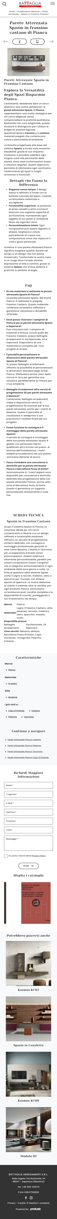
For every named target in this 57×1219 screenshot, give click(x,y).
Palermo (12, 716)
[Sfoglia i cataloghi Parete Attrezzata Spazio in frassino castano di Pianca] (37, 41)
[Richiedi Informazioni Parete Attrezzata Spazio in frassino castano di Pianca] (19, 41)
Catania (36, 710)
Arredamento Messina (28, 11)
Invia (26, 865)
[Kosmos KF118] (50, 41)
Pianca (11, 670)
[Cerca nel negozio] (4, 4)
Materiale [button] (10, 677)
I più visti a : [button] (12, 704)
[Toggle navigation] (52, 3)
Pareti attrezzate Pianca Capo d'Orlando (28, 757)
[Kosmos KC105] (6, 41)
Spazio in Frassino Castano (35, 14)
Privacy (11, 1203)
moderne (12, 697)
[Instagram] (30, 1197)
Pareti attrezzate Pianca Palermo (24, 745)
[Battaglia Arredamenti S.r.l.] (28, 4)
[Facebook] (26, 1197)
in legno (12, 683)
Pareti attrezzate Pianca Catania (24, 739)
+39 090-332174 (30, 1186)
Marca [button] (8, 663)
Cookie (22, 1203)
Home (12, 11)
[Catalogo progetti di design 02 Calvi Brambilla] (30, 903)
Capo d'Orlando (16, 710)
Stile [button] (7, 690)
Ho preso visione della (27, 855)
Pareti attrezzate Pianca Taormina (25, 751)
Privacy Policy (39, 855)
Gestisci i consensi (39, 1203)
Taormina (29, 716)
